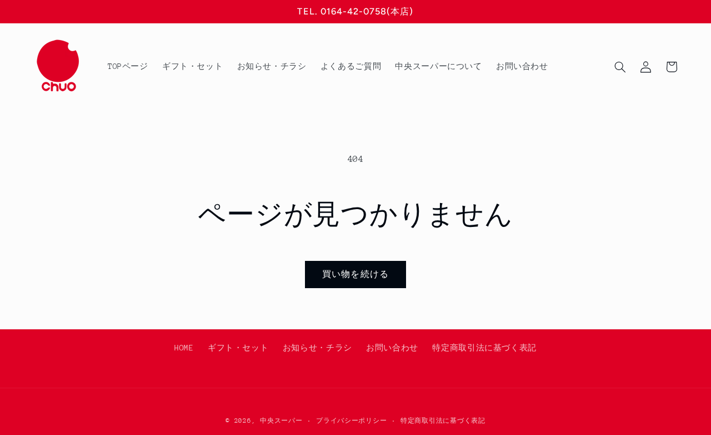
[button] (620, 67)
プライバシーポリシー (351, 420)
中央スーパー (281, 420)
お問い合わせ (392, 347)
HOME (184, 347)
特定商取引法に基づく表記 (484, 347)
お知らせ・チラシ (317, 347)
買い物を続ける (355, 274)
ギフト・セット (238, 347)
